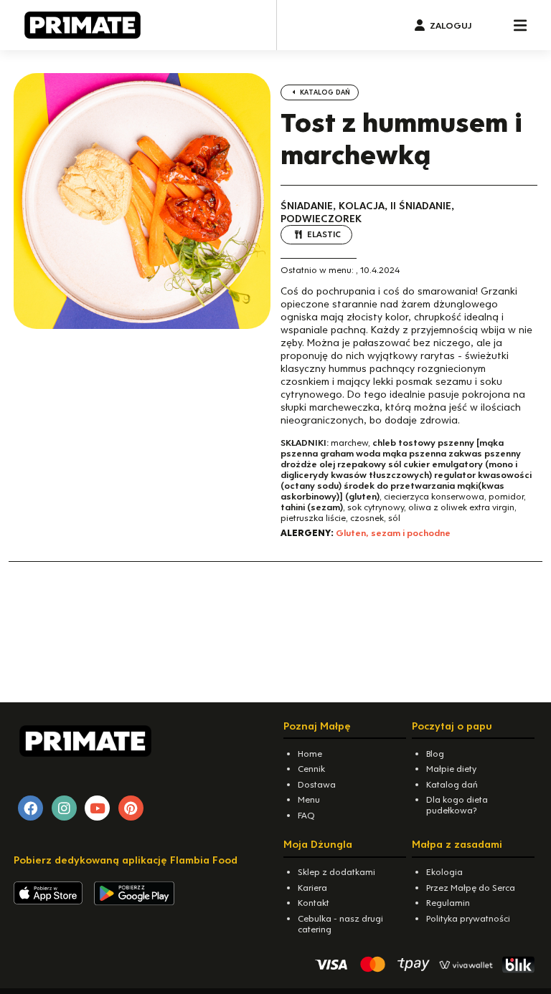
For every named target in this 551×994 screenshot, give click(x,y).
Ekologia (444, 871)
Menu (309, 799)
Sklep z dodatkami (336, 871)
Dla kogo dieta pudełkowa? (457, 805)
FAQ (306, 815)
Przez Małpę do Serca (470, 887)
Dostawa (317, 784)
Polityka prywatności (468, 918)
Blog (435, 753)
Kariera (312, 887)
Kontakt (313, 902)
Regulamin (448, 902)
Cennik (311, 768)
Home (310, 753)
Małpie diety (451, 768)
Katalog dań (324, 92)
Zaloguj (450, 25)
